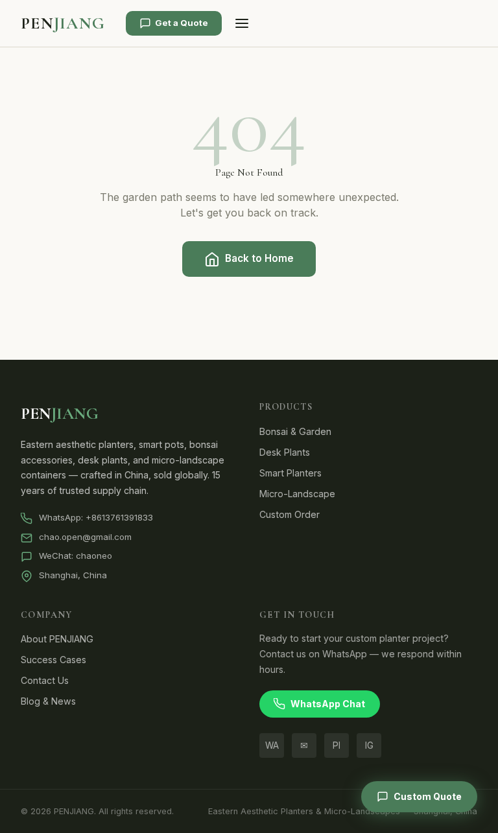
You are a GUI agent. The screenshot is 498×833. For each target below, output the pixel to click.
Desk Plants (284, 452)
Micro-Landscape (297, 493)
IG (369, 745)
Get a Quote (181, 23)
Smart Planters (290, 472)
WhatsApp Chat (327, 703)
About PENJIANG (57, 638)
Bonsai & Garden (295, 431)
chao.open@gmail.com (85, 537)
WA (272, 745)
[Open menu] (242, 24)
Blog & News (48, 701)
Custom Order (289, 514)
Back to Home (259, 258)
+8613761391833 (119, 517)
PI (336, 745)
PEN (63, 23)
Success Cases (53, 659)
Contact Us (45, 680)
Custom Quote (428, 796)
